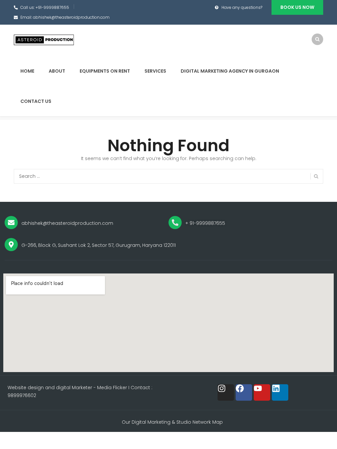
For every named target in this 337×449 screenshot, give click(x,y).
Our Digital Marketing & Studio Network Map (172, 422)
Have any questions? (241, 7)
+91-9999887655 (52, 7)
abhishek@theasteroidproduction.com (71, 17)
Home (27, 71)
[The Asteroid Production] (44, 39)
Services (155, 71)
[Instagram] (226, 392)
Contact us (35, 101)
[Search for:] (168, 176)
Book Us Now (297, 7)
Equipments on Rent (105, 71)
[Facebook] (244, 392)
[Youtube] (262, 392)
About (57, 71)
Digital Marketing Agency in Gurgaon (230, 71)
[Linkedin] (280, 392)
